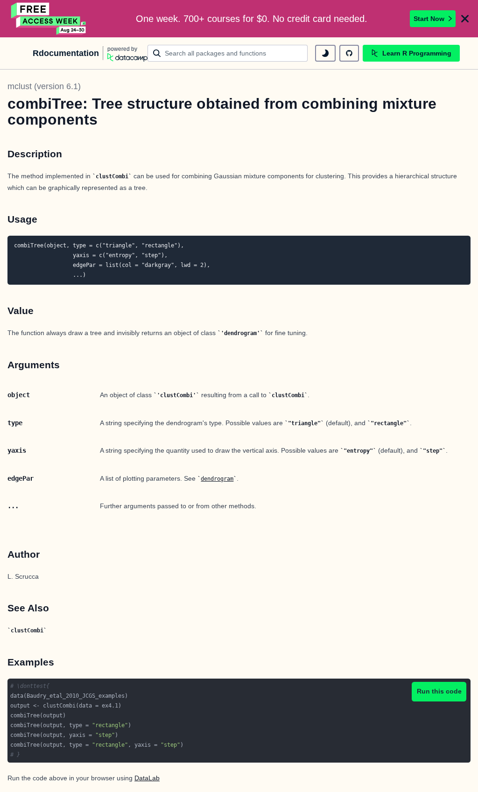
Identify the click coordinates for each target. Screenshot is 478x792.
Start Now (429, 18)
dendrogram (217, 479)
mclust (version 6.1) (44, 86)
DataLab (147, 778)
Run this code (439, 691)
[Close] (465, 18)
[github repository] (349, 53)
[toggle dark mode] (325, 53)
